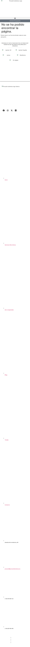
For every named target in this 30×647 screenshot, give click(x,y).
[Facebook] (3, 110)
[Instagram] (7, 110)
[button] (15, 18)
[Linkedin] (15, 110)
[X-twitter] (11, 110)
